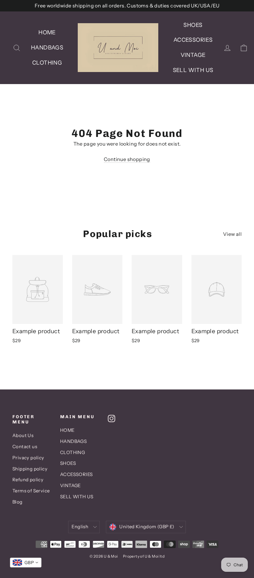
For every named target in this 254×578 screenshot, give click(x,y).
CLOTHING (47, 62)
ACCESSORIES (192, 39)
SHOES (192, 25)
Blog (17, 502)
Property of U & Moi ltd (143, 556)
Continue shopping (127, 159)
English (80, 526)
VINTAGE (193, 55)
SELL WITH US (193, 70)
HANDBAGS (47, 47)
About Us (22, 435)
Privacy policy (28, 458)
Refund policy (27, 479)
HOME (47, 32)
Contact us (24, 446)
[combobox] (26, 562)
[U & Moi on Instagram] (111, 418)
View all (232, 234)
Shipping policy (29, 469)
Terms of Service (31, 491)
